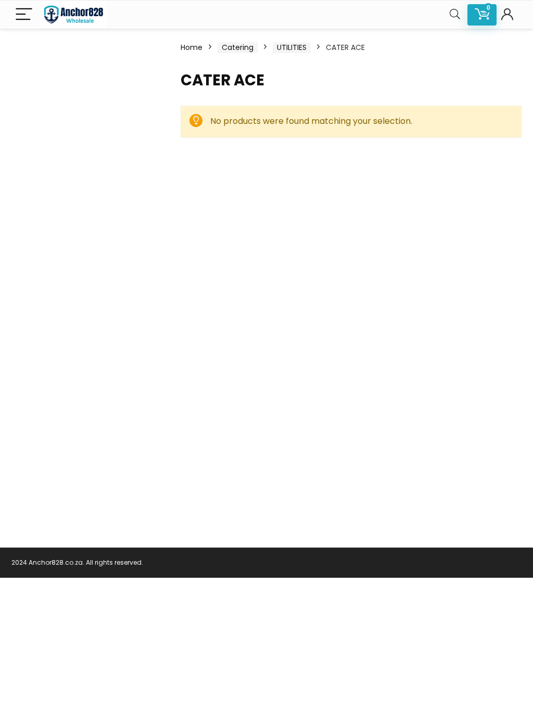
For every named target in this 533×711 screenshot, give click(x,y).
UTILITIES (292, 47)
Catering (237, 47)
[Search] (454, 15)
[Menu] (23, 15)
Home (191, 47)
